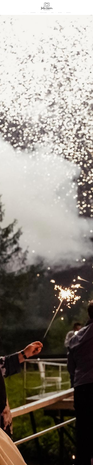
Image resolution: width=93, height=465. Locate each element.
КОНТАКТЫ (68, 12)
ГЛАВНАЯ (24, 12)
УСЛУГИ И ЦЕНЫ (43, 12)
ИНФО (52, 12)
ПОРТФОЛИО (33, 12)
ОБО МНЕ (60, 12)
